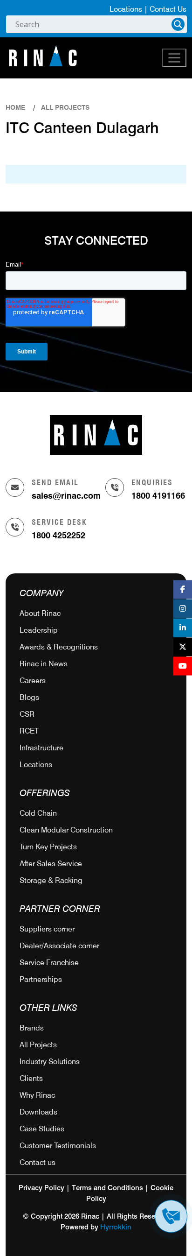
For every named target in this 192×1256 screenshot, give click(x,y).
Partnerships (41, 979)
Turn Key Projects (48, 846)
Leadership (39, 630)
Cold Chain (38, 813)
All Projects (38, 1044)
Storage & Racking (51, 880)
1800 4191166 (158, 496)
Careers (33, 680)
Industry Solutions (50, 1061)
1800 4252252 (58, 535)
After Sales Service (51, 863)
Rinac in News (44, 663)
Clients (31, 1078)
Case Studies (42, 1128)
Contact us (37, 1162)
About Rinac (40, 613)
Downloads (38, 1112)
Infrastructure (41, 747)
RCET (29, 731)
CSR (27, 714)
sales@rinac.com (66, 496)
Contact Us (168, 9)
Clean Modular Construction (66, 830)
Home (15, 107)
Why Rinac (37, 1095)
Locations (126, 9)
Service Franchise (49, 962)
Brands (32, 1027)
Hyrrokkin (115, 1227)
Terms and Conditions (107, 1188)
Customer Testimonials (58, 1145)
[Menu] (174, 57)
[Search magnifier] (178, 24)
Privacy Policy (41, 1188)
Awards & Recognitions (59, 646)
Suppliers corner (47, 928)
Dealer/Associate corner (59, 945)
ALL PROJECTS (65, 107)
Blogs (29, 697)
